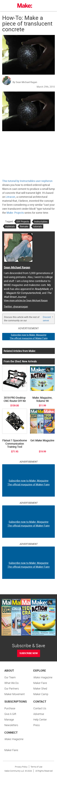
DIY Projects (23, 221)
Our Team (10, 677)
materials (10, 226)
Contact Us (39, 708)
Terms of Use (36, 766)
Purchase (9, 708)
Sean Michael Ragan (17, 267)
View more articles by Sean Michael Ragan (26, 300)
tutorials (37, 226)
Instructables (41, 221)
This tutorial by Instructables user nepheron (27, 181)
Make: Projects (15, 212)
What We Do (11, 683)
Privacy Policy (21, 766)
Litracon (10, 196)
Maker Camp (40, 694)
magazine (42, 677)
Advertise (38, 714)
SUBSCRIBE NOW (28, 653)
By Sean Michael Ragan (25, 82)
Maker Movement (14, 694)
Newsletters (11, 725)
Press (36, 725)
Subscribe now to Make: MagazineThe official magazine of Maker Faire (29, 336)
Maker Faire (40, 683)
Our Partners (11, 688)
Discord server (47, 318)
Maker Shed (40, 688)
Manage (9, 719)
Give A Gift (10, 714)
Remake (24, 226)
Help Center (40, 719)
